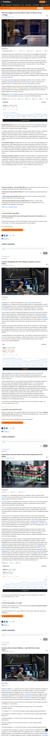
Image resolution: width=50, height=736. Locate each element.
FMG (11, 83)
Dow (26, 142)
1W (5, 109)
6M (10, 109)
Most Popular (8, 5)
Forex (22, 5)
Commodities (28, 5)
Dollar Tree (40, 547)
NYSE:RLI (31, 302)
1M (8, 109)
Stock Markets (36, 5)
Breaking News (16, 5)
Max (17, 109)
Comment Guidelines (6, 256)
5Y (14, 109)
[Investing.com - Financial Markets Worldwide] (7, 2)
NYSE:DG (4, 497)
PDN (39, 89)
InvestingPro (5, 309)
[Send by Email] (13, 235)
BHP (30, 81)
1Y (12, 109)
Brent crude (10, 94)
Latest (2, 5)
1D (3, 109)
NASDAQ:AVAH (6, 690)
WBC (9, 75)
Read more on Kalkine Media (9, 207)
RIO (45, 80)
